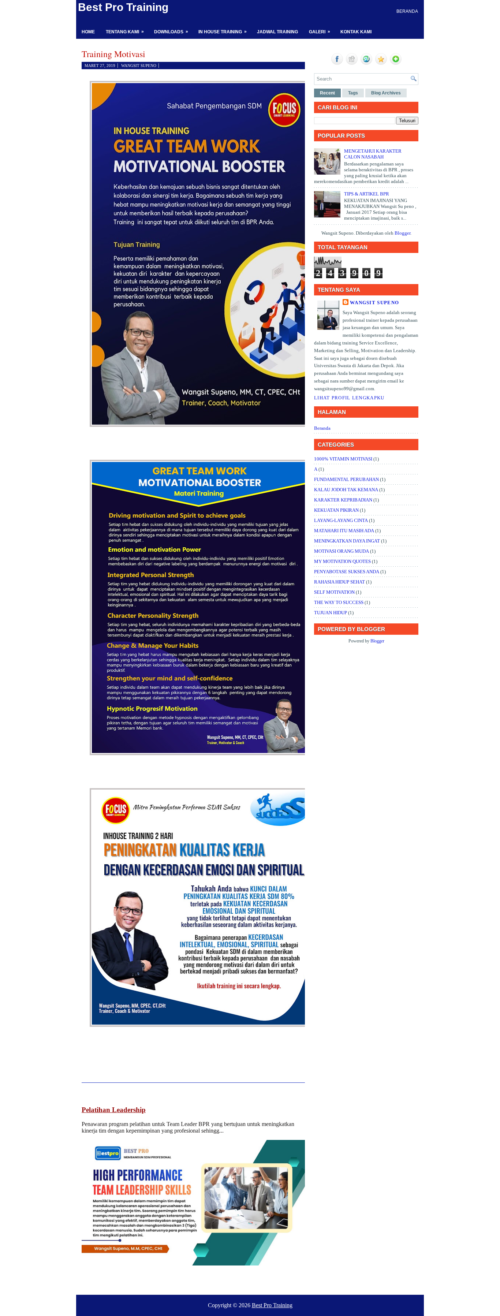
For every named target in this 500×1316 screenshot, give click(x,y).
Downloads (171, 31)
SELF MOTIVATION (334, 592)
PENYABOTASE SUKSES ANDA (346, 571)
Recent (327, 93)
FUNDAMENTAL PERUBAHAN (346, 479)
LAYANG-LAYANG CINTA (341, 520)
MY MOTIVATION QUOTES (342, 561)
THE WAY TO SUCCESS (338, 602)
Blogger (402, 233)
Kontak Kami (356, 31)
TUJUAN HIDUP (330, 612)
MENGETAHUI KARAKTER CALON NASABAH (373, 154)
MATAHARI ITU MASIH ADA (344, 530)
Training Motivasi (113, 53)
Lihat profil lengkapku (349, 397)
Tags (353, 93)
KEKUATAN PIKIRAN (336, 510)
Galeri (319, 31)
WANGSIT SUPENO (374, 302)
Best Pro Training (123, 7)
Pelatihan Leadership (114, 1110)
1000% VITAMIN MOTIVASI (343, 459)
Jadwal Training (277, 31)
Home (88, 31)
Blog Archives (386, 93)
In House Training (222, 31)
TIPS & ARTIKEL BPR (366, 194)
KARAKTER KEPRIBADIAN (343, 500)
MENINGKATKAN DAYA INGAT (347, 541)
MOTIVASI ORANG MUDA (341, 551)
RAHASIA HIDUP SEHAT (339, 582)
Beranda (407, 11)
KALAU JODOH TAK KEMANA (346, 489)
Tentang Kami (125, 31)
